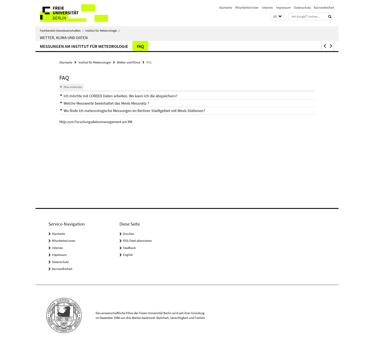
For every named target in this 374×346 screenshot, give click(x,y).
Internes (267, 7)
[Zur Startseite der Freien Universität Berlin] (71, 13)
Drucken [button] (128, 234)
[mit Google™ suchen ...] (330, 16)
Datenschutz (302, 7)
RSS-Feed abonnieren (137, 241)
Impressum (283, 7)
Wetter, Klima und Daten (64, 37)
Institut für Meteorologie (102, 30)
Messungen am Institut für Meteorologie (84, 46)
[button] (277, 17)
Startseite (225, 7)
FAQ (140, 46)
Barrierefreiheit (324, 7)
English (128, 255)
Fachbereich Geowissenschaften (62, 30)
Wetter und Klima (128, 62)
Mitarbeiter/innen (247, 7)
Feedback (129, 248)
